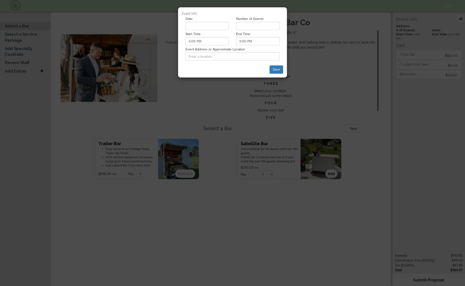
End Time (243, 34)
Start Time (193, 34)
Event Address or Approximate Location (215, 49)
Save (276, 69)
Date (189, 19)
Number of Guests (250, 19)
